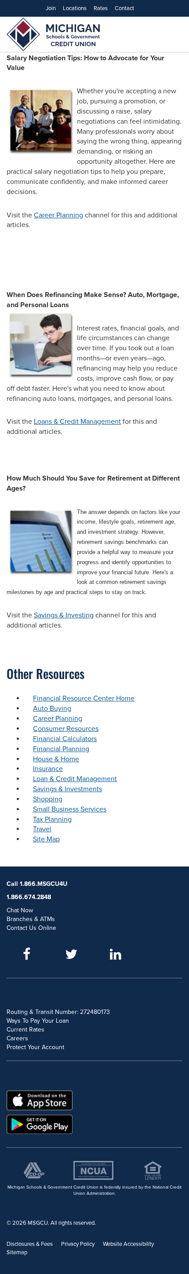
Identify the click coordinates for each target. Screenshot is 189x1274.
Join (51, 8)
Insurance (48, 768)
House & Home (56, 759)
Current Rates (25, 1029)
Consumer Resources (65, 728)
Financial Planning (61, 749)
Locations (75, 8)
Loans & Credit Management (77, 421)
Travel (42, 829)
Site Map (46, 839)
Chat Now (20, 910)
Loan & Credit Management (75, 779)
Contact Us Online (31, 928)
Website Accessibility (128, 1244)
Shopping (47, 799)
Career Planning (58, 215)
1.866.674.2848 (29, 897)
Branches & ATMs (31, 919)
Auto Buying (52, 708)
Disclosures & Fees (30, 1244)
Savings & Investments (67, 789)
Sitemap (17, 1252)
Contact (124, 8)
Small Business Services (69, 809)
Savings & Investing (64, 615)
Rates (101, 8)
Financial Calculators (65, 738)
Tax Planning (52, 819)
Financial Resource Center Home (83, 698)
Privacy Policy (77, 1244)
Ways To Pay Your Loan (38, 1020)
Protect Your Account (35, 1047)
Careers (17, 1038)
